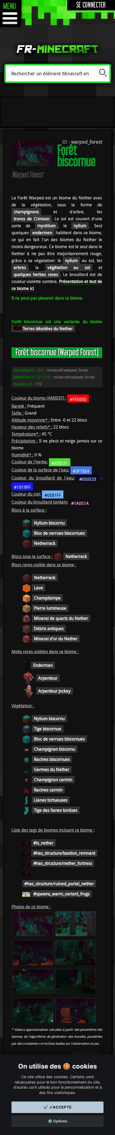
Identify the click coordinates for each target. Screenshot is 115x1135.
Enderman (43, 665)
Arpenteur (47, 678)
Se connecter (91, 5)
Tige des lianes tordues (55, 810)
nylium (80, 226)
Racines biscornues (52, 759)
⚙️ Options (57, 1121)
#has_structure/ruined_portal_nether (59, 884)
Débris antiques (49, 628)
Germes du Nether (51, 769)
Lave (38, 588)
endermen (42, 233)
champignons (26, 212)
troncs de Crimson (31, 219)
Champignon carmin (53, 780)
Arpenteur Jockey (54, 691)
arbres (20, 267)
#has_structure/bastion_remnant (64, 853)
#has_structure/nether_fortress (62, 863)
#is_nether (43, 843)
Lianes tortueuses (50, 800)
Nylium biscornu (49, 523)
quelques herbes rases (36, 274)
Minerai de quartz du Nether (61, 618)
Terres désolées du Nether (47, 329)
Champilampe (47, 598)
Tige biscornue (47, 729)
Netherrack (44, 543)
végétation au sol (68, 267)
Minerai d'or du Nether (56, 639)
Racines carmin (48, 790)
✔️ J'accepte (58, 1107)
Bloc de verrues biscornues (59, 533)
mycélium (46, 226)
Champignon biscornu (54, 749)
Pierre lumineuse (50, 608)
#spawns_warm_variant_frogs (61, 894)
